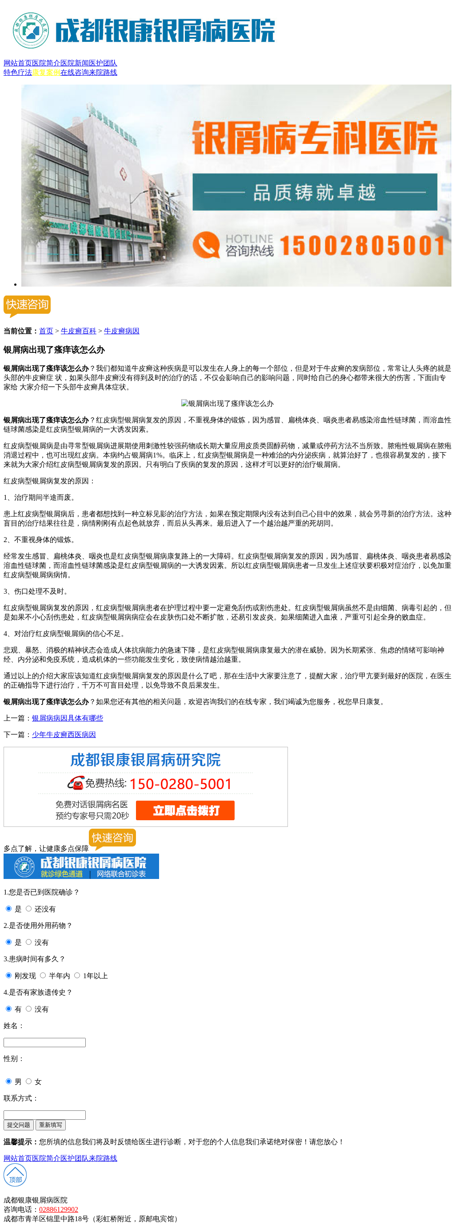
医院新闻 (74, 63)
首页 (46, 331)
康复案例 (46, 72)
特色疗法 (18, 72)
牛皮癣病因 (122, 331)
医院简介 (46, 63)
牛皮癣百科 (78, 331)
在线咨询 (74, 72)
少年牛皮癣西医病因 (64, 734)
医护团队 (103, 63)
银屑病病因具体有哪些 (67, 718)
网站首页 (18, 63)
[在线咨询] (236, 284)
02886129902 (58, 1209)
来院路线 (103, 72)
